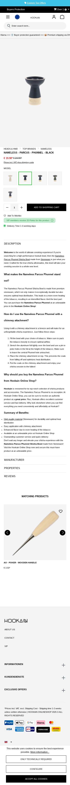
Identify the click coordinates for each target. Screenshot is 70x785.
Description (12, 243)
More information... (39, 752)
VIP (6, 646)
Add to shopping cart (46, 207)
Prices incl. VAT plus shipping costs (19, 162)
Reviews (9, 476)
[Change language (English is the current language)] (68, 9)
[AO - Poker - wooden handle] (35, 532)
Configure (36, 769)
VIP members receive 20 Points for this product (28, 220)
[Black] (25, 178)
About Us (9, 629)
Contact (9, 638)
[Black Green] (55, 178)
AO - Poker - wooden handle (20, 562)
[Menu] (8, 18)
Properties (12, 468)
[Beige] (10, 178)
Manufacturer (14, 460)
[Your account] (54, 17)
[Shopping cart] (62, 18)
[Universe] (10, 194)
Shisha (22, 259)
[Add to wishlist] (60, 511)
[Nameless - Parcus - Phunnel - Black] (35, 90)
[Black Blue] (40, 178)
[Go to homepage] (35, 17)
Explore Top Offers (36, 3)
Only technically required (36, 759)
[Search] (8, 26)
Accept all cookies (36, 779)
